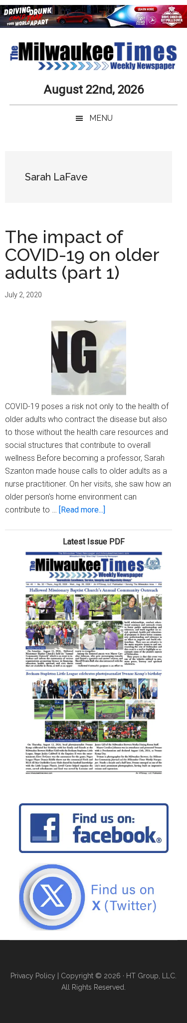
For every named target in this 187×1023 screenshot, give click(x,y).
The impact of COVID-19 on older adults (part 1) (82, 254)
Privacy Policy (32, 976)
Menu (101, 118)
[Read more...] (82, 509)
